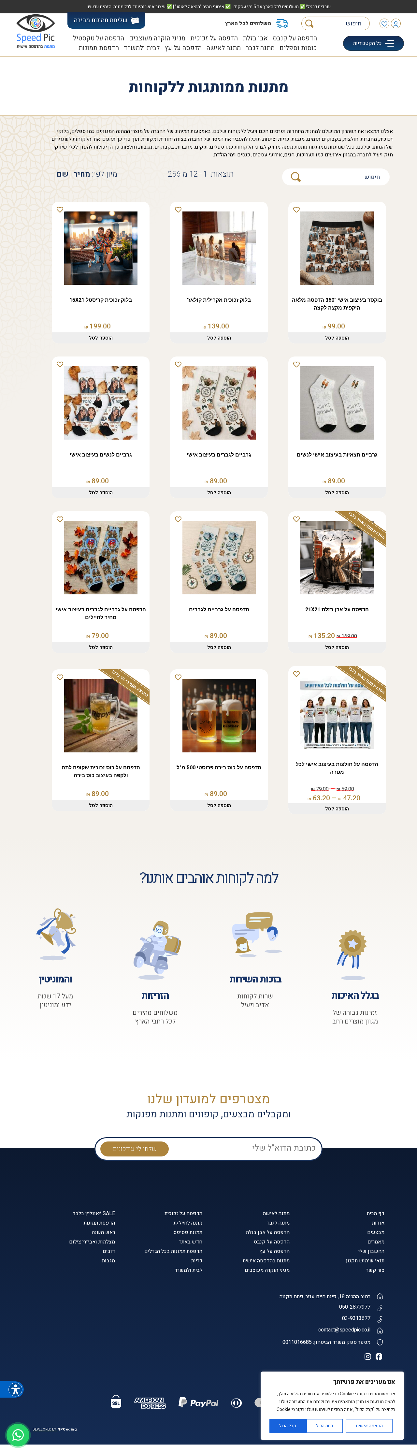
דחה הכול (324, 1425)
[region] (332, 1406)
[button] (296, 1334)
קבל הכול (287, 1425)
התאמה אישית (369, 1425)
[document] (208, 726)
